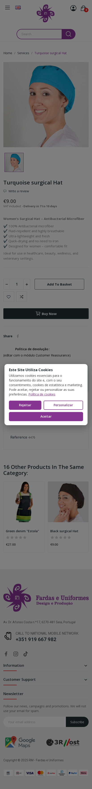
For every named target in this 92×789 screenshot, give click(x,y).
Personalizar (63, 405)
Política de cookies (41, 394)
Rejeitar (25, 405)
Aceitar (46, 416)
